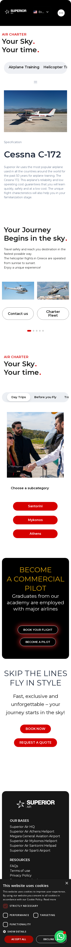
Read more (50, 899)
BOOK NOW (35, 729)
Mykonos (35, 520)
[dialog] (35, 913)
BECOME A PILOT (37, 642)
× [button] (66, 883)
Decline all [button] (51, 939)
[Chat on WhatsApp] (60, 937)
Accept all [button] (18, 939)
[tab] (18, 397)
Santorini (35, 506)
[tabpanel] (35, 477)
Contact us (18, 313)
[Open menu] (35, 82)
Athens (35, 534)
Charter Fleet (53, 313)
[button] (35, 931)
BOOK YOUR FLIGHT (37, 630)
